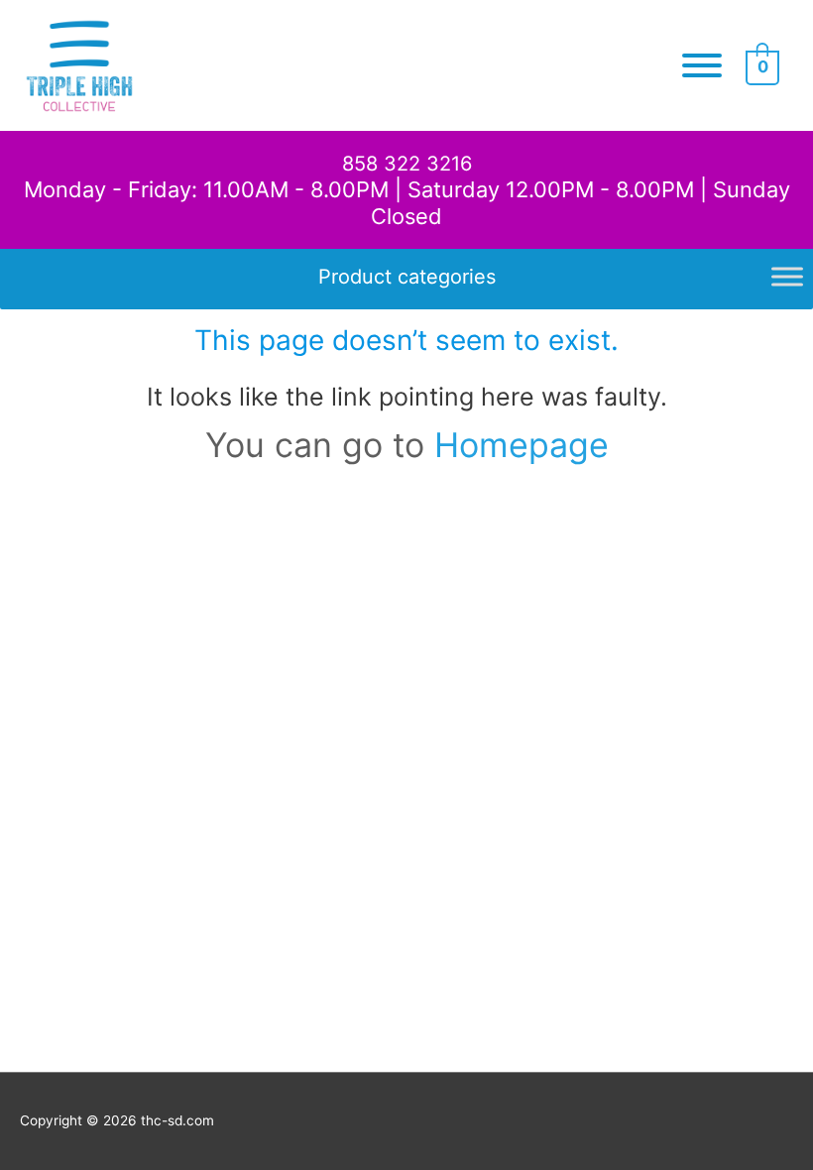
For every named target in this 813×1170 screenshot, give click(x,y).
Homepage (521, 444)
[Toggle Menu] (702, 65)
